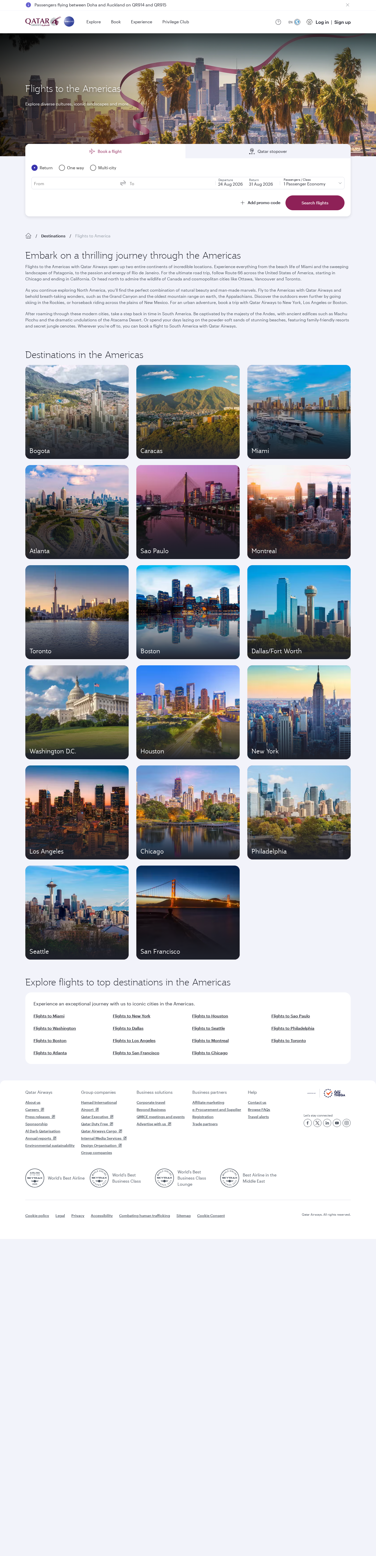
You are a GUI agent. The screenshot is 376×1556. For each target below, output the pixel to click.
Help (252, 1092)
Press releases (37, 1117)
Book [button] (116, 21)
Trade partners (205, 1124)
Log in (322, 22)
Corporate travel (151, 1102)
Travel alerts (258, 1117)
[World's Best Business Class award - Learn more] (99, 1178)
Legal (60, 1215)
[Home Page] (28, 236)
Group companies (98, 1092)
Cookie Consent (211, 1215)
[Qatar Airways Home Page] (43, 21)
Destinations (53, 235)
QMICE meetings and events (161, 1117)
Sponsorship (36, 1124)
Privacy (77, 1215)
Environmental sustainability (50, 1145)
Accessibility (102, 1215)
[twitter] (317, 1123)
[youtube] (337, 1123)
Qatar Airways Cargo (99, 1131)
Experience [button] (141, 21)
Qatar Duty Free (94, 1124)
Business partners (209, 1092)
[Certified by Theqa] (326, 1096)
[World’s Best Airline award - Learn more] (34, 1178)
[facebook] (308, 1123)
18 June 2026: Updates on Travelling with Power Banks (87, 4)
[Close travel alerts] (348, 5)
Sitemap (183, 1215)
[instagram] (346, 1123)
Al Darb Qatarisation (42, 1131)
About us (32, 1102)
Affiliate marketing (208, 1102)
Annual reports (38, 1138)
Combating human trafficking (144, 1215)
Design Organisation (99, 1145)
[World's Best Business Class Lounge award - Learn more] (164, 1178)
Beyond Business (151, 1109)
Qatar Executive (94, 1117)
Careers (32, 1109)
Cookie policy (37, 1215)
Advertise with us (151, 1124)
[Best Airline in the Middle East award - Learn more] (229, 1178)
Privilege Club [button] (175, 21)
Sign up (342, 22)
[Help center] (278, 22)
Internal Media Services (101, 1138)
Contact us (257, 1102)
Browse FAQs (259, 1109)
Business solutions (155, 1092)
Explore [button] (93, 21)
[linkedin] (327, 1123)
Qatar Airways (38, 1092)
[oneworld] (69, 21)
